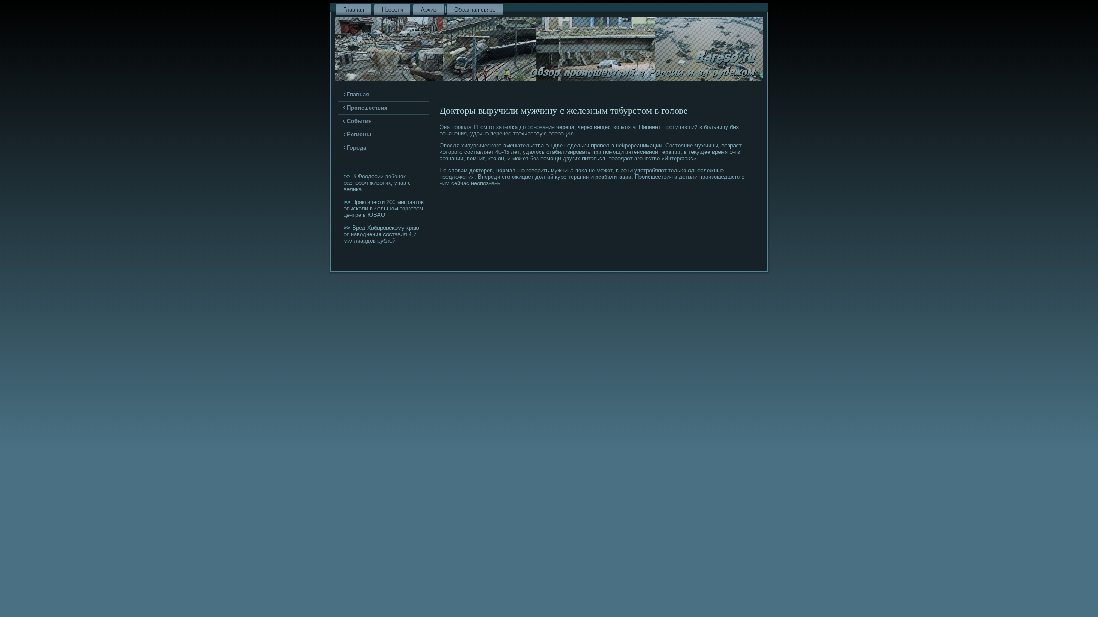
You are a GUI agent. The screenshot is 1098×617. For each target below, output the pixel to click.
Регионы (359, 134)
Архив (429, 9)
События (359, 121)
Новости (392, 9)
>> (348, 176)
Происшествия (367, 108)
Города (356, 147)
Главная (353, 9)
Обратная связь (474, 9)
